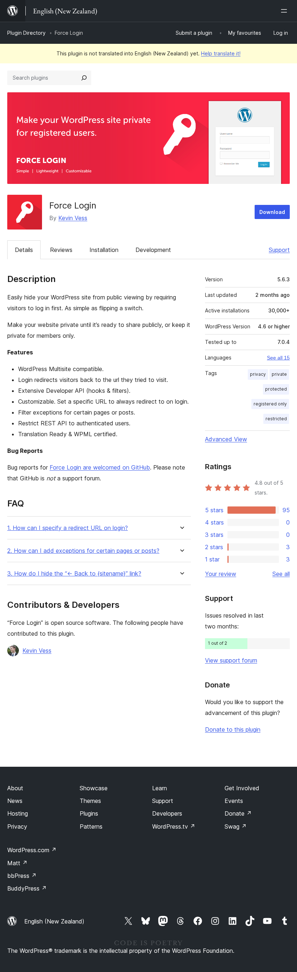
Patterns (91, 826)
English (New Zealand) (54, 921)
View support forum (231, 660)
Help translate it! (220, 53)
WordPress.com (32, 850)
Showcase (94, 788)
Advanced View (226, 439)
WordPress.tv (173, 826)
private (279, 374)
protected (276, 389)
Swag (236, 826)
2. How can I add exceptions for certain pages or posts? (83, 550)
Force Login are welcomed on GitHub (100, 467)
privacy (258, 374)
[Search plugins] (84, 78)
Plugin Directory (26, 33)
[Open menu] (285, 11)
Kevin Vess (72, 218)
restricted (276, 418)
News (14, 800)
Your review (220, 573)
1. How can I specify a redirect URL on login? (67, 528)
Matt (17, 863)
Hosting (17, 813)
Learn (159, 788)
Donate (238, 813)
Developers (167, 813)
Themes (90, 800)
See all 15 (278, 358)
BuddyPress (27, 888)
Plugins (89, 813)
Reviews (61, 249)
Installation (103, 249)
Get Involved (242, 788)
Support (279, 249)
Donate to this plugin (232, 729)
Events (234, 800)
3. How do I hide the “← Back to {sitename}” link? (74, 573)
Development (153, 249)
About (15, 788)
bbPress (22, 875)
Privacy (17, 826)
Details (24, 249)
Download (272, 212)
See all (281, 573)
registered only (270, 404)
